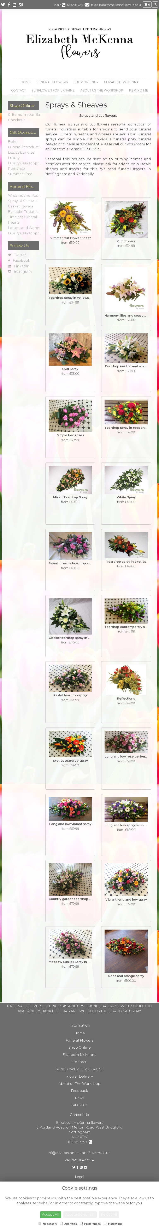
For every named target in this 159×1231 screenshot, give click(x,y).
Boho (13, 142)
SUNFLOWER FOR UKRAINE (53, 90)
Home (26, 82)
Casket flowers (20, 206)
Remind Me (138, 90)
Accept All (50, 1215)
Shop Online (85, 82)
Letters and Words (24, 228)
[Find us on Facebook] (10, 4)
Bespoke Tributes (23, 212)
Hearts (13, 222)
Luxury (13, 158)
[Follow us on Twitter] (4, 4)
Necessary (49, 1223)
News (79, 1098)
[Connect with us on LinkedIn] (16, 4)
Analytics (70, 1223)
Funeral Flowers (52, 82)
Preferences (92, 1223)
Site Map (79, 1105)
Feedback (79, 1091)
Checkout (16, 120)
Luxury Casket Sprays (26, 163)
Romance (16, 169)
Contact (18, 90)
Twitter (19, 255)
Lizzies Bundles (21, 152)
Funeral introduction (26, 147)
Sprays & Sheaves (22, 201)
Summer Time (20, 174)
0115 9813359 (78, 1142)
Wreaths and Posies (25, 196)
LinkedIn (21, 266)
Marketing (114, 1223)
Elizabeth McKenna (121, 82)
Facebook (21, 261)
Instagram (22, 272)
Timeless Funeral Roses (28, 217)
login (57, 5)
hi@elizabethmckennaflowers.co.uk (80, 1153)
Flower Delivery (79, 1076)
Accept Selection (80, 1215)
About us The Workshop (101, 90)
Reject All (109, 1215)
